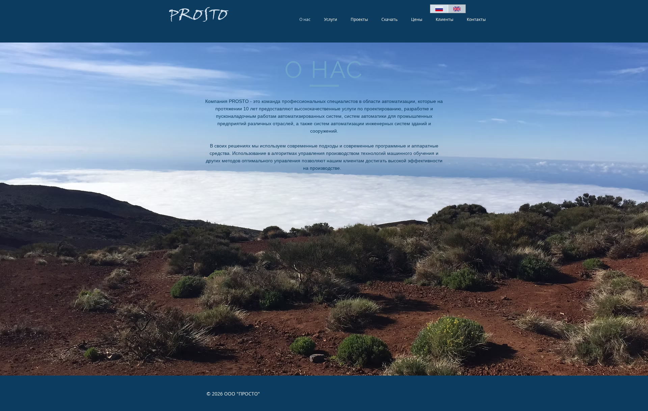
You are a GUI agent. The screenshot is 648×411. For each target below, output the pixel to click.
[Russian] (439, 9)
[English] (457, 9)
